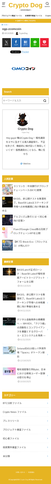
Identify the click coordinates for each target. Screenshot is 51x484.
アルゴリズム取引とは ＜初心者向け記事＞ (30, 218)
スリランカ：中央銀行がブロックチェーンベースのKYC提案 (30, 188)
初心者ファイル (11, 438)
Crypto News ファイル (14, 412)
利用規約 (31, 472)
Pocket (25, 51)
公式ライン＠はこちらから (26, 21)
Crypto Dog (25, 5)
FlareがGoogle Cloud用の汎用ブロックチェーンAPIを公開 (30, 231)
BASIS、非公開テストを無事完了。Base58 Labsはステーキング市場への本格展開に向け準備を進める (25, 204)
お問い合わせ (20, 472)
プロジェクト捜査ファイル (11, 16)
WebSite (26, 164)
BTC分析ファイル (12, 403)
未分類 (6, 456)
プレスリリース (11, 421)
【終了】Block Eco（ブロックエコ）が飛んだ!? (30, 244)
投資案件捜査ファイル (33, 16)
